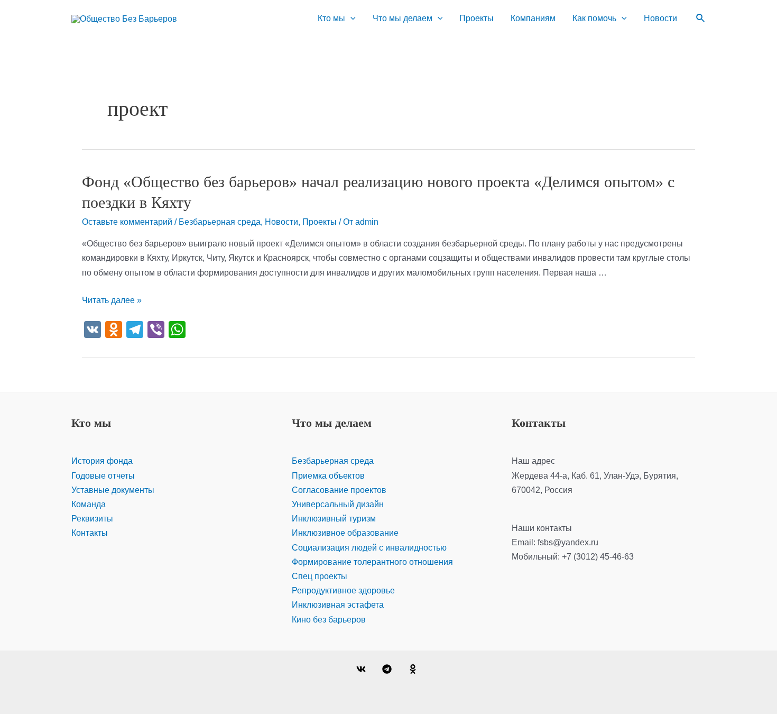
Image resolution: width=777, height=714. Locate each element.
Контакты (89, 532)
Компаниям (533, 18)
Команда (88, 504)
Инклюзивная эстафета (338, 604)
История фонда (102, 460)
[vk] (363, 669)
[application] (350, 18)
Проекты (476, 18)
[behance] (414, 669)
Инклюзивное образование (345, 532)
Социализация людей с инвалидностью (369, 547)
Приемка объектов (328, 475)
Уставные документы (112, 490)
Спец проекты (319, 576)
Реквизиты (92, 518)
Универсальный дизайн (338, 504)
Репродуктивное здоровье (343, 590)
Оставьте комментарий (127, 221)
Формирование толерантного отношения (372, 561)
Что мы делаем (402, 18)
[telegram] (389, 669)
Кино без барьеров (329, 619)
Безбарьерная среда (220, 221)
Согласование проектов (339, 490)
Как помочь (594, 18)
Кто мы (331, 18)
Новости (660, 18)
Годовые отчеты (103, 475)
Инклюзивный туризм (334, 518)
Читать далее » (112, 300)
